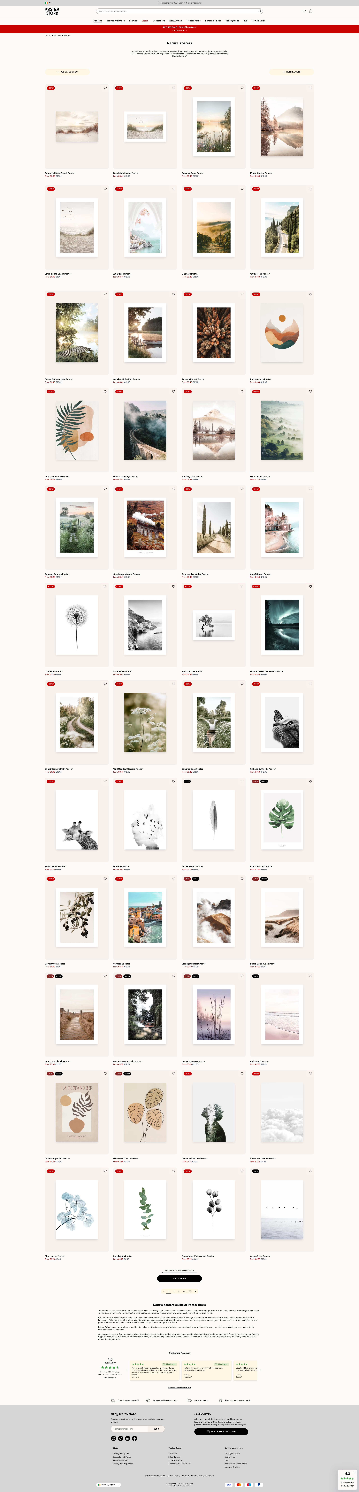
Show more (179, 1278)
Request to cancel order (236, 1463)
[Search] (260, 11)
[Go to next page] (195, 1291)
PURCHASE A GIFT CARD (223, 1431)
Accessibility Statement (179, 1463)
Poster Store (185, 1484)
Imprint (185, 1475)
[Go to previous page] (163, 1291)
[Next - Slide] (260, 1370)
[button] (347, 1480)
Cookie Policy (174, 1475)
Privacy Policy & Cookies (202, 1475)
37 (190, 1291)
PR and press (174, 1457)
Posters (57, 35)
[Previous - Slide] (126, 1370)
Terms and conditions (155, 1475)
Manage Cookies (232, 1467)
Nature (67, 35)
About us (172, 1453)
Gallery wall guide (121, 1453)
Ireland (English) (109, 1485)
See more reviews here (179, 1387)
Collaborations (175, 1460)
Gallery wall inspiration (123, 1463)
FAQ (226, 1460)
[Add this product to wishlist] (105, 88)
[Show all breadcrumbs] (48, 35)
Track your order (232, 1453)
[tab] (304, 11)
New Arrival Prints (121, 1460)
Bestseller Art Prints (122, 1457)
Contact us (230, 1457)
